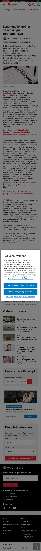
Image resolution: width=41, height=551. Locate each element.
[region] (20, 275)
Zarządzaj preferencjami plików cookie (20, 297)
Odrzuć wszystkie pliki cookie (20, 292)
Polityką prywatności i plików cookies (20, 279)
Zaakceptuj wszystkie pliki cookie (20, 285)
